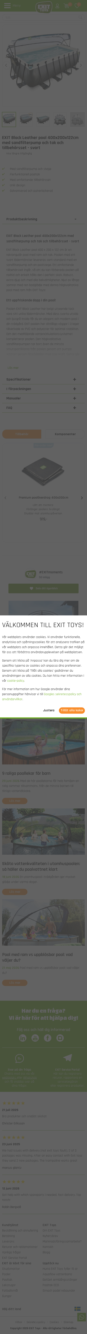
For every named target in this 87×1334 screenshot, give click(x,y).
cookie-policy (15, 681)
